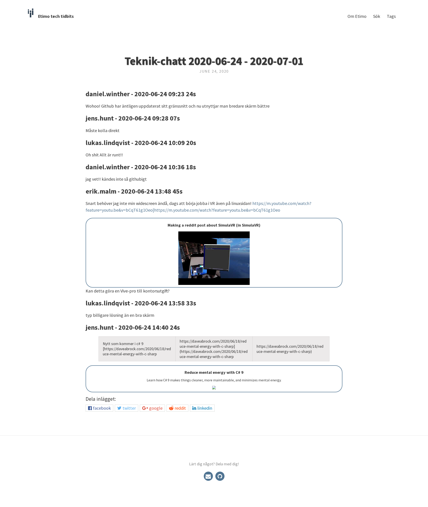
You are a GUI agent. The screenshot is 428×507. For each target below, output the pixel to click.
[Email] (208, 475)
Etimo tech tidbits (56, 16)
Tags (391, 16)
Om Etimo (357, 16)
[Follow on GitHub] (219, 475)
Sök (376, 16)
